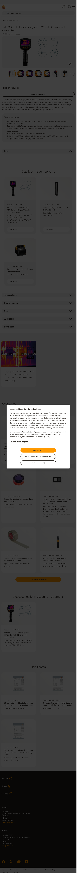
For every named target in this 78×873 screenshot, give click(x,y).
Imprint (25, 442)
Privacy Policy (15, 442)
